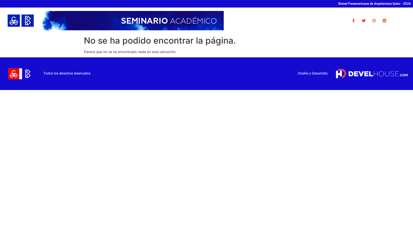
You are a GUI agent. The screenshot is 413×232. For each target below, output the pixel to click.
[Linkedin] (384, 21)
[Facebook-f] (353, 21)
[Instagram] (374, 21)
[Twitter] (364, 21)
